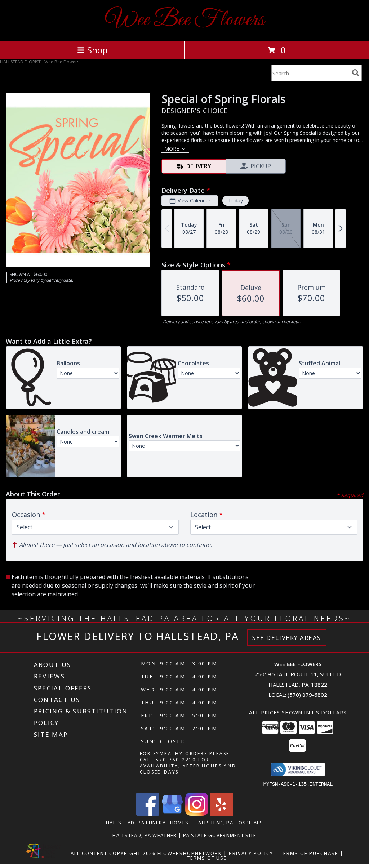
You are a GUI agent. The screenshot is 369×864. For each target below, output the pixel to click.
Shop (97, 50)
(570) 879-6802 (307, 694)
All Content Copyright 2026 (113, 853)
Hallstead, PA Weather (144, 835)
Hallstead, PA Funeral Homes (147, 822)
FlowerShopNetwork (189, 853)
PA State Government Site (220, 835)
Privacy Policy (251, 853)
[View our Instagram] (196, 813)
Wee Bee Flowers (184, 20)
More (171, 148)
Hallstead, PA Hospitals (229, 822)
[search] (355, 73)
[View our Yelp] (221, 813)
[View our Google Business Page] (172, 813)
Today (235, 200)
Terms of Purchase (309, 853)
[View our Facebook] (147, 813)
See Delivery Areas (286, 637)
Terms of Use (207, 858)
